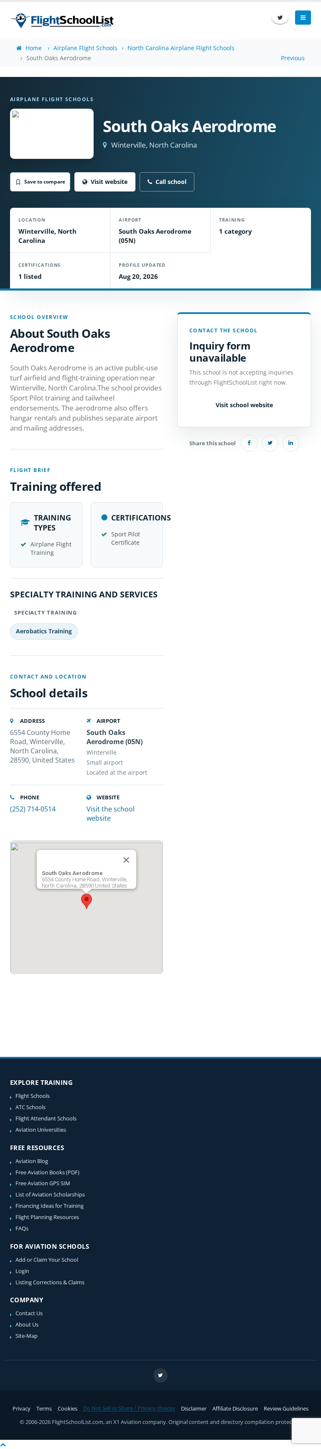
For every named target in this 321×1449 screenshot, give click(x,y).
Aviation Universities (40, 1129)
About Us (26, 1324)
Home (33, 48)
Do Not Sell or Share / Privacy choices (129, 1408)
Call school (170, 182)
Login (22, 1271)
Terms (44, 1408)
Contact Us (29, 1313)
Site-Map (26, 1335)
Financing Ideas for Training (49, 1205)
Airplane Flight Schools (85, 48)
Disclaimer (193, 1408)
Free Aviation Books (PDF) (47, 1172)
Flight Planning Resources (47, 1217)
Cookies (67, 1408)
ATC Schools (30, 1107)
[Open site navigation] (303, 17)
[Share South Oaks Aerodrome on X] (270, 443)
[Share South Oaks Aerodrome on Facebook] (249, 443)
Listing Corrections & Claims (49, 1282)
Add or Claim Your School (46, 1259)
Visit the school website (111, 813)
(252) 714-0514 (33, 809)
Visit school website (244, 405)
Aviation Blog (31, 1161)
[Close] (126, 860)
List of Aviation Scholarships (50, 1194)
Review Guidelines (286, 1408)
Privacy (22, 1408)
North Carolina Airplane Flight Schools (180, 48)
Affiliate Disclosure (235, 1408)
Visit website (109, 182)
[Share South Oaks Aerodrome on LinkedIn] (291, 443)
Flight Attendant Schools (45, 1118)
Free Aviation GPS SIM (42, 1183)
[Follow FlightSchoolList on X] (280, 17)
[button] (86, 901)
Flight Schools (32, 1096)
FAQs (21, 1228)
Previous (293, 58)
